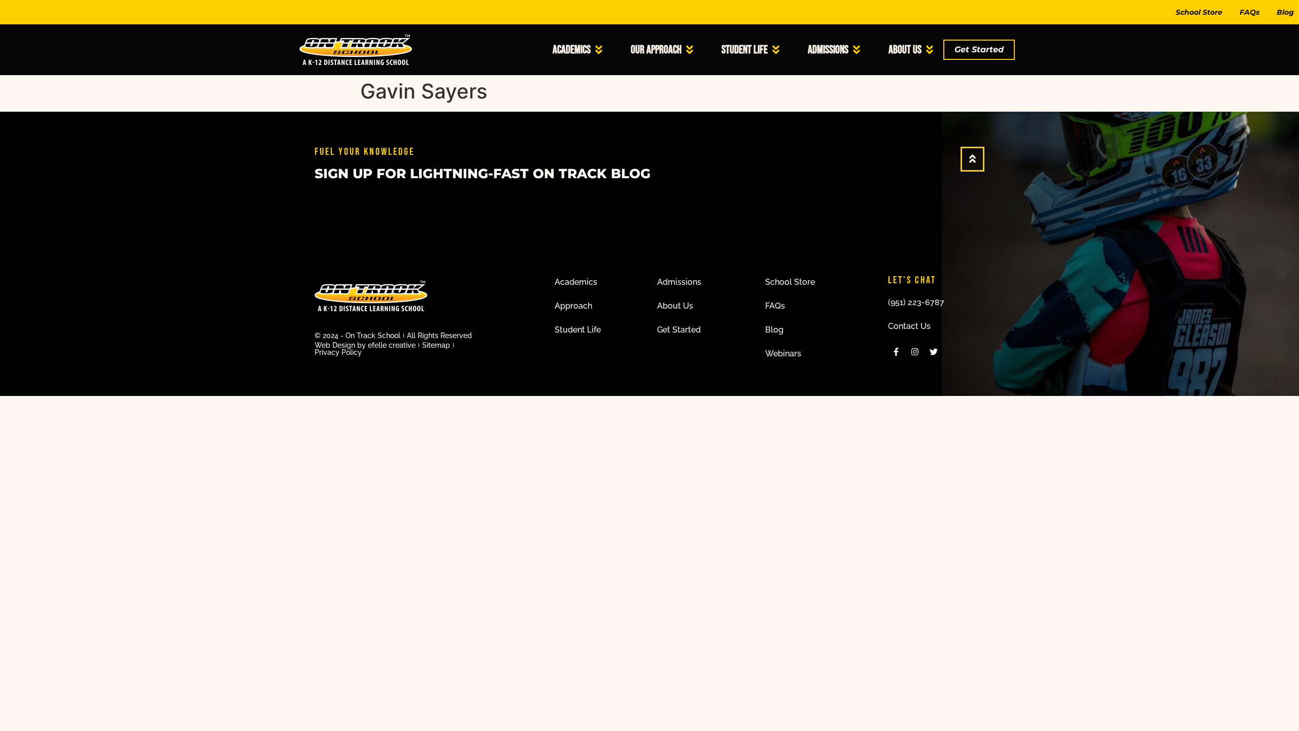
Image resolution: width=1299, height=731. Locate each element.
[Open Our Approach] (689, 50)
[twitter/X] (934, 352)
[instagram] (915, 352)
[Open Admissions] (856, 50)
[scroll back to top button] (972, 158)
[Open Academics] (598, 50)
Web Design (335, 345)
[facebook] (896, 352)
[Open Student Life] (775, 50)
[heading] (580, 282)
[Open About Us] (929, 50)
